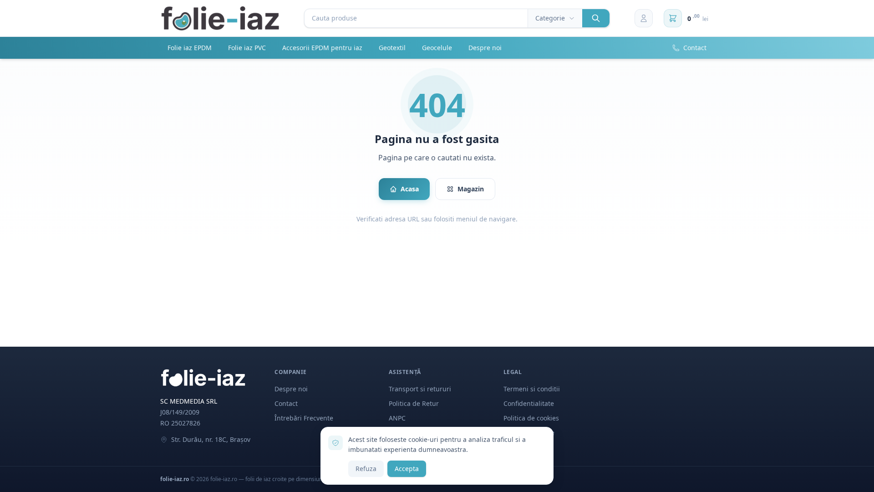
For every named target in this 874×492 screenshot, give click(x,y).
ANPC (397, 418)
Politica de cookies (531, 418)
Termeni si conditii (531, 388)
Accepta (407, 468)
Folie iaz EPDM (190, 47)
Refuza (366, 468)
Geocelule (437, 47)
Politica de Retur (414, 403)
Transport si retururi (420, 388)
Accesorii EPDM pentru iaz (322, 47)
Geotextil (392, 47)
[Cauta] (596, 18)
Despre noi (485, 47)
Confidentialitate (528, 403)
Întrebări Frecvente (303, 418)
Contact (694, 47)
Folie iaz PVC (247, 47)
